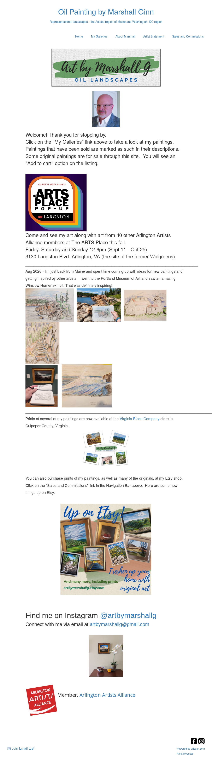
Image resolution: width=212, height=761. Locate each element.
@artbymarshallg (128, 615)
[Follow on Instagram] (201, 743)
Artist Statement (153, 36)
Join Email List (23, 748)
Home (79, 36)
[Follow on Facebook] (194, 743)
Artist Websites (185, 753)
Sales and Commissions (188, 36)
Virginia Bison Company (139, 418)
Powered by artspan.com (191, 748)
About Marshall (125, 36)
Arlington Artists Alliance (107, 694)
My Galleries (99, 36)
